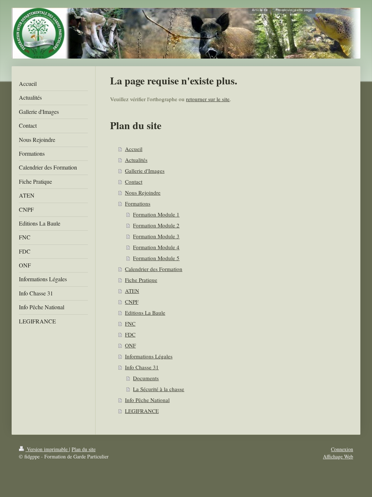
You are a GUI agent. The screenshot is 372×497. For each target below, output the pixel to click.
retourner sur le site (208, 99)
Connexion (342, 449)
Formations (137, 203)
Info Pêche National (147, 399)
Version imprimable (47, 449)
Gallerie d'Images (145, 170)
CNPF (131, 301)
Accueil (133, 148)
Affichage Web (338, 456)
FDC (130, 334)
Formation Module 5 (156, 258)
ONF (130, 345)
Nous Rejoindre (143, 192)
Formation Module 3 (156, 236)
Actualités (136, 159)
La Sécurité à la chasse (158, 389)
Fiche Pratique (141, 279)
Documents (146, 378)
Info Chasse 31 (142, 367)
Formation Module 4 (156, 247)
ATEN (132, 290)
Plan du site (84, 449)
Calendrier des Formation (153, 269)
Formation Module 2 (156, 225)
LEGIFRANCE (142, 410)
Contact (133, 181)
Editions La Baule (145, 312)
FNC (130, 323)
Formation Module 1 (156, 214)
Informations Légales (149, 356)
